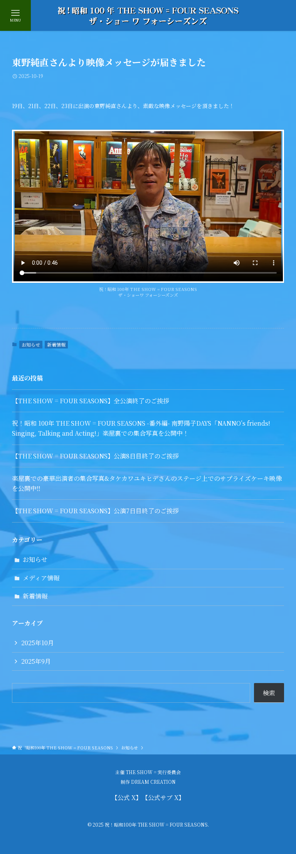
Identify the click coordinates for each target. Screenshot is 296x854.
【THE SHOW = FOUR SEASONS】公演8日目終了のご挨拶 (95, 456)
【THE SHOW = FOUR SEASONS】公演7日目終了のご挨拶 (95, 510)
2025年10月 (37, 642)
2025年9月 (36, 661)
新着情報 (56, 344)
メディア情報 (41, 577)
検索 (269, 692)
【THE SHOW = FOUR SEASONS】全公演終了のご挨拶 (90, 400)
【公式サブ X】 (165, 797)
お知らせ (31, 344)
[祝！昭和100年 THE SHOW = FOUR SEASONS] (148, 15)
